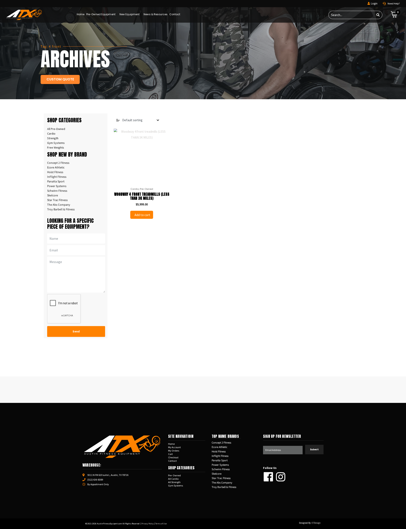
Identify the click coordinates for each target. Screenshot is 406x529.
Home (80, 14)
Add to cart (142, 215)
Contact (174, 14)
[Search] (378, 15)
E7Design (316, 522)
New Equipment (129, 14)
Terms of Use (161, 523)
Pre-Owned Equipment (100, 14)
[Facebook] (268, 476)
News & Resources (155, 14)
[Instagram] (280, 476)
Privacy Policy (147, 523)
